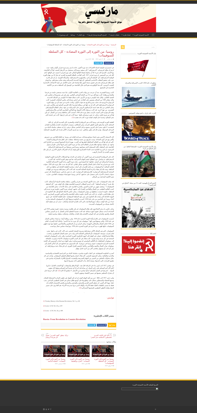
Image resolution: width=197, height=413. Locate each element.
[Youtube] (46, 409)
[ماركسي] (98, 18)
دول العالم (81, 35)
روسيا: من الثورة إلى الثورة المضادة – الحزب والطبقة (80, 360)
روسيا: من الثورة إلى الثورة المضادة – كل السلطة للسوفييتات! (104, 361)
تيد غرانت (109, 59)
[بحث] (123, 47)
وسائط (73, 35)
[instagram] (44, 409)
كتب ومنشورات (63, 35)
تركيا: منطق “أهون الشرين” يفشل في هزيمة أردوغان (56, 335)
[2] (59, 270)
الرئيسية (153, 34)
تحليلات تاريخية (114, 35)
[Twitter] (49, 409)
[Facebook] (50, 409)
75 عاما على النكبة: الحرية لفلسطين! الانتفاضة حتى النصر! (101, 335)
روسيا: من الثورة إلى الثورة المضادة (98, 45)
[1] (73, 117)
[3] (80, 288)
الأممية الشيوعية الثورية (141, 35)
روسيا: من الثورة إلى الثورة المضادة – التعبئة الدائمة (55, 360)
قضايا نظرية (126, 35)
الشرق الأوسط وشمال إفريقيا (97, 35)
